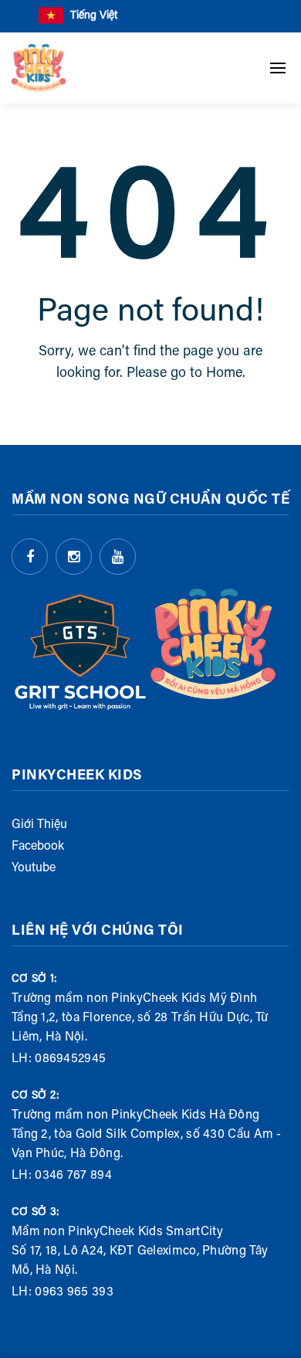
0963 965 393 (74, 1292)
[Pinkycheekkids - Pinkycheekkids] (39, 68)
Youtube (34, 868)
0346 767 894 (73, 1176)
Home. (225, 374)
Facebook (38, 846)
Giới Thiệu (39, 825)
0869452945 (70, 1059)
